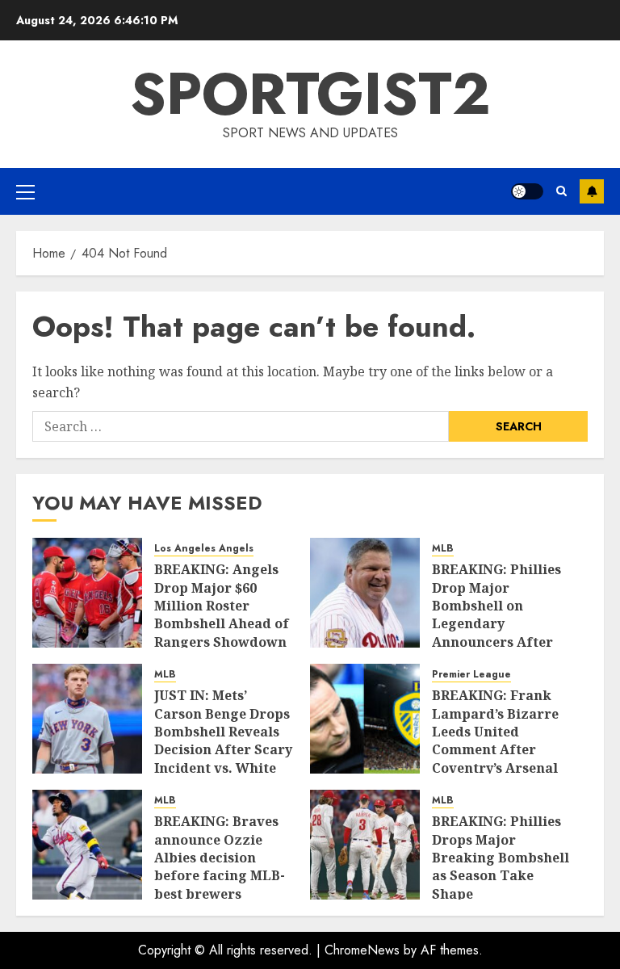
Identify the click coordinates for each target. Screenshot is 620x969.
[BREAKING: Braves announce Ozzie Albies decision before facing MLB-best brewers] (87, 845)
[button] (25, 191)
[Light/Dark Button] (527, 191)
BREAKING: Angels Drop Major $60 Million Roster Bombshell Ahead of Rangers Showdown (221, 605)
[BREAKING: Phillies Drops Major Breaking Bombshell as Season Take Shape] (365, 845)
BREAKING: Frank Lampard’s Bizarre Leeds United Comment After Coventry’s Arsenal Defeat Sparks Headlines (495, 749)
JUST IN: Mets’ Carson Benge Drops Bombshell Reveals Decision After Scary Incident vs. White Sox (223, 740)
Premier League (471, 675)
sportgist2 (310, 94)
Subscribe (592, 191)
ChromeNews (362, 950)
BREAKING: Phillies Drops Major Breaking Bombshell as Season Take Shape (500, 857)
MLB (443, 549)
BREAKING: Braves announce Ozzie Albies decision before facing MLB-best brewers (219, 857)
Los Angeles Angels (203, 549)
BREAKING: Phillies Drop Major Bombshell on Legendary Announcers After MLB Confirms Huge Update (499, 623)
